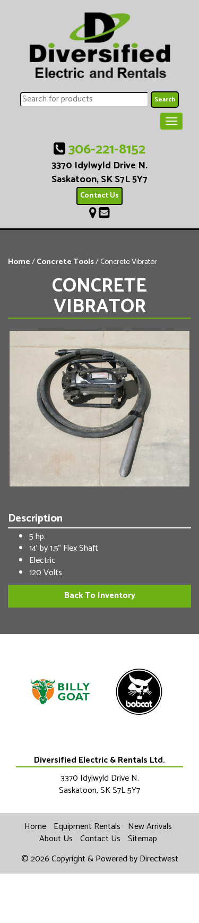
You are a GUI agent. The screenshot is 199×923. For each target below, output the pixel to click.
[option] (60, 692)
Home (19, 261)
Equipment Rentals (87, 826)
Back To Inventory (99, 595)
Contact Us (99, 196)
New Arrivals (150, 826)
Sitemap (142, 839)
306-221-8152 (106, 149)
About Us (56, 839)
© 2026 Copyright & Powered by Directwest (99, 859)
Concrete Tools (65, 261)
